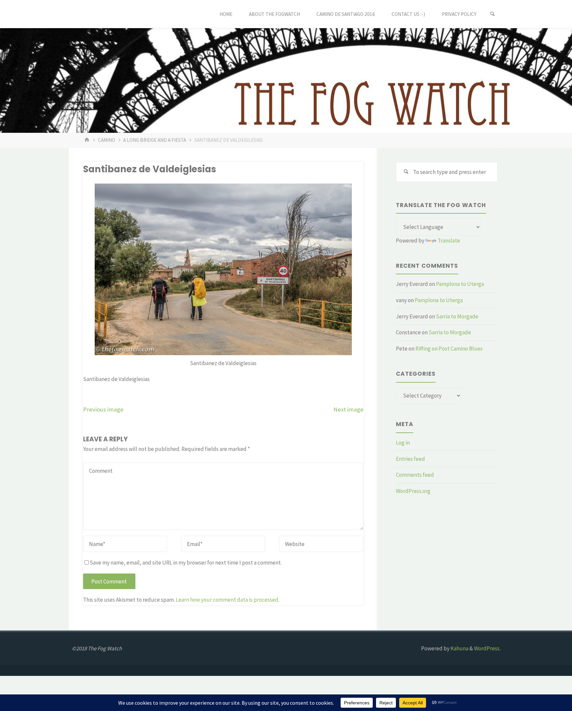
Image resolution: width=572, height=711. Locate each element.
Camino (106, 140)
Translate (449, 240)
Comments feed (415, 474)
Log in (403, 442)
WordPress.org (413, 491)
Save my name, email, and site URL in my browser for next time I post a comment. (186, 562)
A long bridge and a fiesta (154, 140)
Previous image (103, 409)
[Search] (492, 14)
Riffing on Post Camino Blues (449, 348)
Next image (348, 409)
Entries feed (410, 459)
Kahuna (459, 648)
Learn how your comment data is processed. (227, 599)
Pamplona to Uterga (460, 284)
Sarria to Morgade (457, 316)
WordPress (487, 648)
